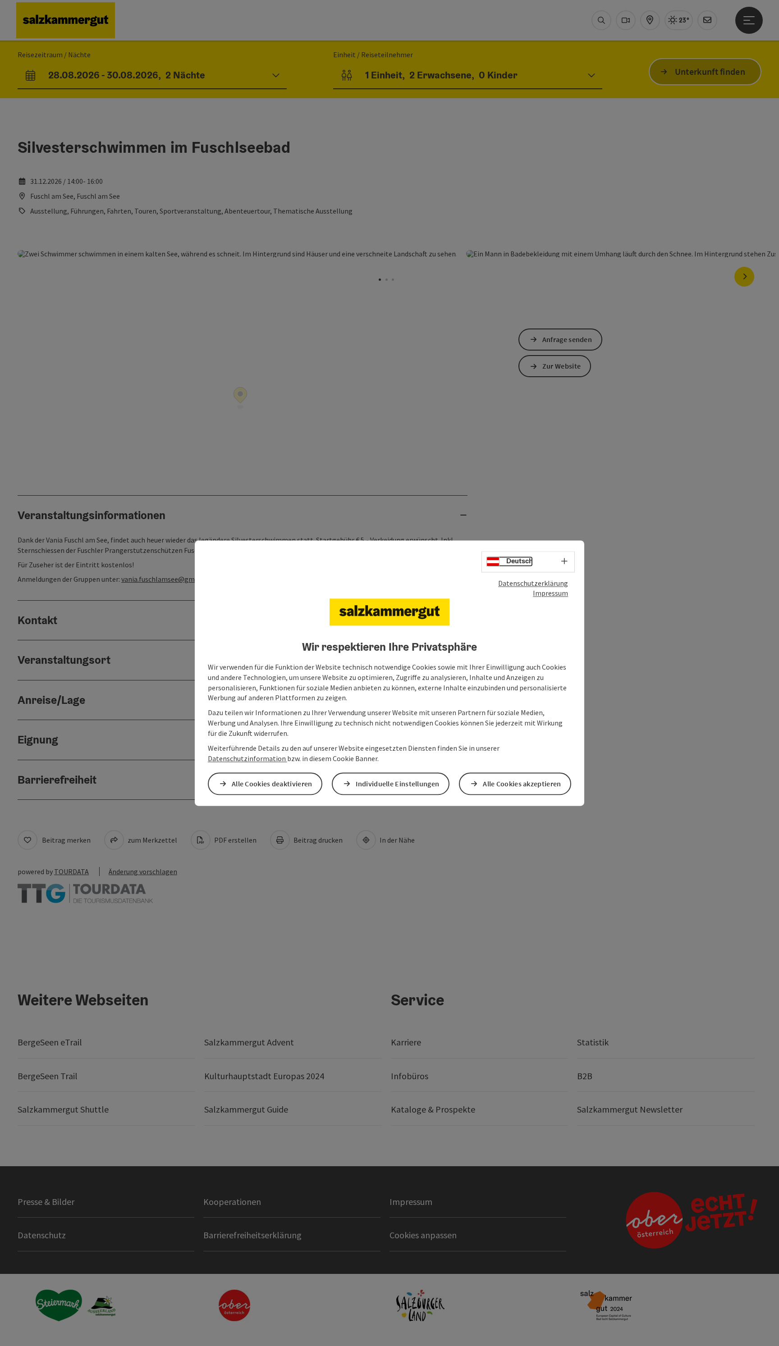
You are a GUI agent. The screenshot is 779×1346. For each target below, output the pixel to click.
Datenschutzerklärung (533, 583)
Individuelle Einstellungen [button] (397, 783)
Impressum (550, 593)
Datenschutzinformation (247, 758)
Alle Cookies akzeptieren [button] (522, 783)
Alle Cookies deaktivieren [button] (272, 783)
